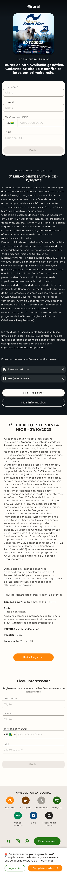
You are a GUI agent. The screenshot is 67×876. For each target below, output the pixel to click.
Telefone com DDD (16, 117)
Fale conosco (47, 841)
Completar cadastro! (45, 868)
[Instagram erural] (18, 841)
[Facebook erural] (9, 841)
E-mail (10, 102)
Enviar (33, 150)
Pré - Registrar (33, 392)
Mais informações (33, 402)
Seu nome (12, 87)
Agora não (15, 868)
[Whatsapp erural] (27, 841)
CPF (8, 132)
